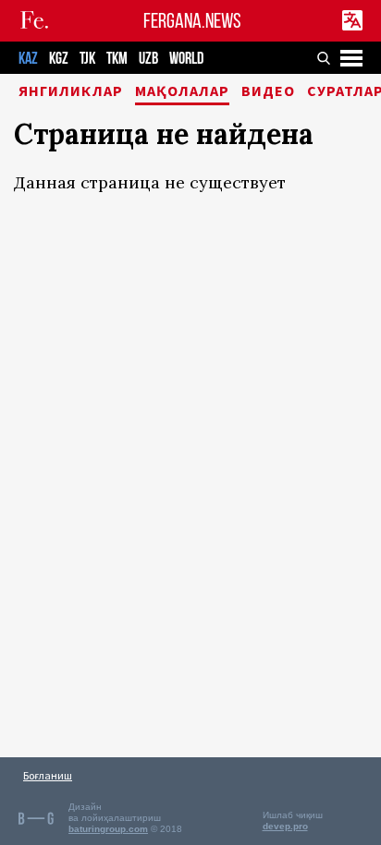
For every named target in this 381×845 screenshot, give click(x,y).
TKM (117, 58)
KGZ (58, 58)
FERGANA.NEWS (192, 20)
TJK (87, 58)
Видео (268, 91)
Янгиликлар (70, 91)
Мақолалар (182, 91)
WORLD (186, 58)
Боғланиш (47, 775)
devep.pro (285, 826)
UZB (148, 58)
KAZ (28, 58)
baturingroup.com (108, 829)
